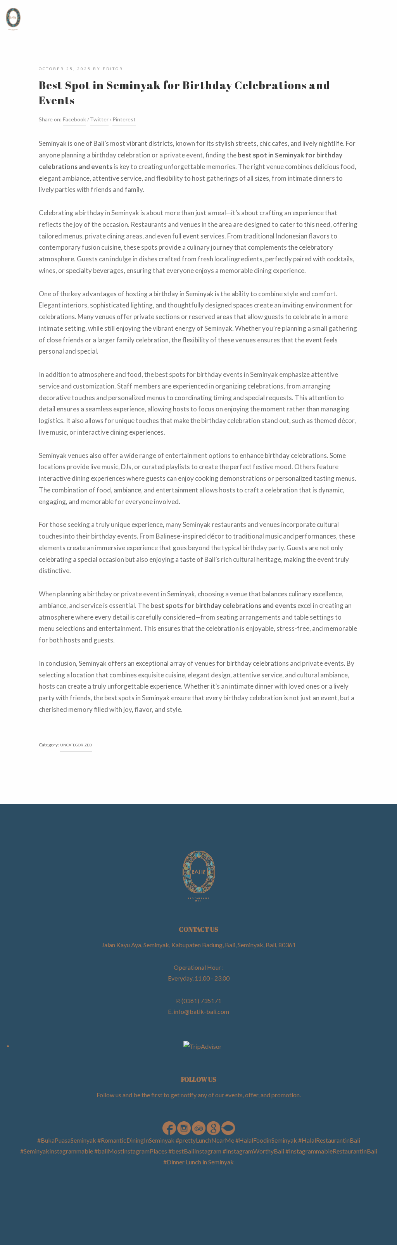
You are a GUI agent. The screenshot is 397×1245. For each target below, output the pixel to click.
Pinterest (124, 119)
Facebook (74, 119)
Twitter (99, 119)
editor (113, 68)
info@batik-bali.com (201, 1011)
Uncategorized (76, 745)
